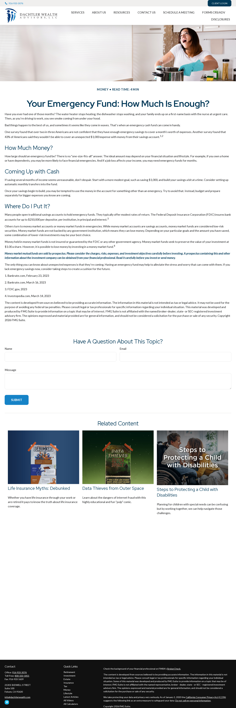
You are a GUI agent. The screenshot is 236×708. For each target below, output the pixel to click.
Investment (69, 675)
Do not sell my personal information (193, 700)
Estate (67, 679)
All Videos (69, 700)
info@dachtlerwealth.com (17, 697)
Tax (65, 686)
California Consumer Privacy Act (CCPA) (206, 697)
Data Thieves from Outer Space (113, 488)
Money (67, 689)
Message (10, 370)
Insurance (69, 682)
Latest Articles (71, 696)
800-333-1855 (22, 675)
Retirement (69, 672)
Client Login (219, 3)
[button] (78, 12)
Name (8, 348)
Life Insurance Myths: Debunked (39, 488)
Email (123, 348)
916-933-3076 (16, 3)
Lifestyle (68, 693)
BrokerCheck (173, 668)
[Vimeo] (7, 702)
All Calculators (71, 704)
